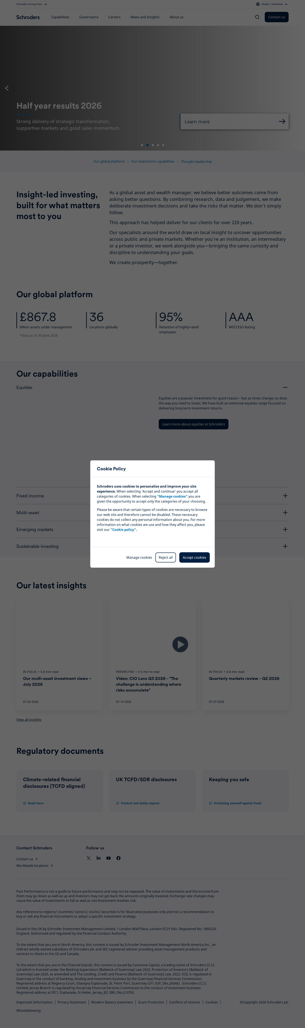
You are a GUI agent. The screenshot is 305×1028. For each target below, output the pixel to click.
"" (172, 496)
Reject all (166, 557)
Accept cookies (194, 557)
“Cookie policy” (123, 529)
